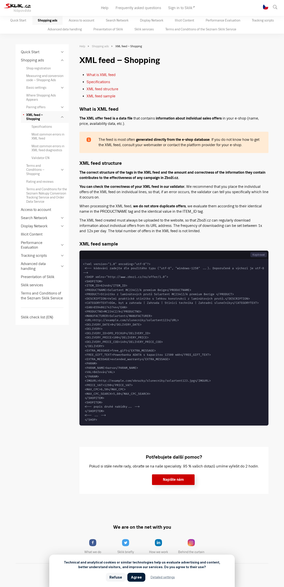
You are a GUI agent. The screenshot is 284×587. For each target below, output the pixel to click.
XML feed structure (102, 89)
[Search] (277, 6)
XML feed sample (101, 96)
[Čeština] (266, 7)
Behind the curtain (191, 552)
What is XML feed (101, 75)
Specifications (98, 82)
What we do (92, 552)
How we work (158, 552)
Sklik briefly (125, 552)
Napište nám (173, 479)
